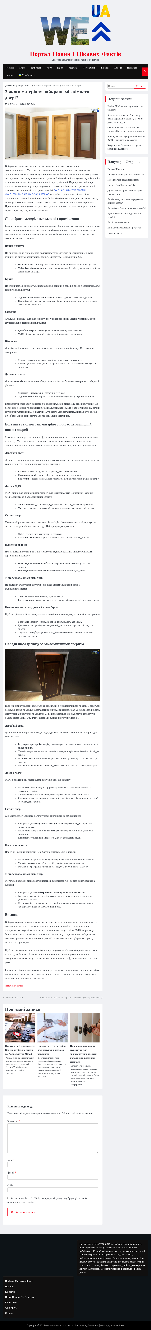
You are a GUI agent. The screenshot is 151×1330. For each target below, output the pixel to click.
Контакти (10, 1292)
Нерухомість (89, 67)
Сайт (10, 1185)
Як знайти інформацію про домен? (124, 227)
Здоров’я (73, 67)
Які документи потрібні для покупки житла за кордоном (51, 1050)
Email (11, 1173)
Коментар (13, 1121)
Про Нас (9, 1286)
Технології (36, 67)
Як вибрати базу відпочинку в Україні (126, 208)
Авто (49, 67)
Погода (118, 67)
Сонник (10, 75)
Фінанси (105, 67)
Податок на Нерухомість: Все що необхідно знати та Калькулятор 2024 (20, 1050)
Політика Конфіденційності (19, 1281)
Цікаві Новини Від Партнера (19, 1297)
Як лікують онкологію (118, 222)
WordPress (118, 1325)
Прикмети (132, 67)
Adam (34, 104)
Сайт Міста (11, 1307)
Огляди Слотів (114, 233)
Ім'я (10, 1160)
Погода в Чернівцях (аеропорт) (123, 179)
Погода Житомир (116, 169)
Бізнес (60, 67)
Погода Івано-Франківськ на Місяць (125, 174)
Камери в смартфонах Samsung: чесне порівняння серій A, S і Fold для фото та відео (125, 119)
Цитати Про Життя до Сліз (121, 185)
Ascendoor (93, 1325)
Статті (22, 67)
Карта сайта (11, 1302)
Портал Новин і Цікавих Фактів (75, 53)
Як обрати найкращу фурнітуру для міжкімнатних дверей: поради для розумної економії (83, 1054)
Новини (10, 67)
